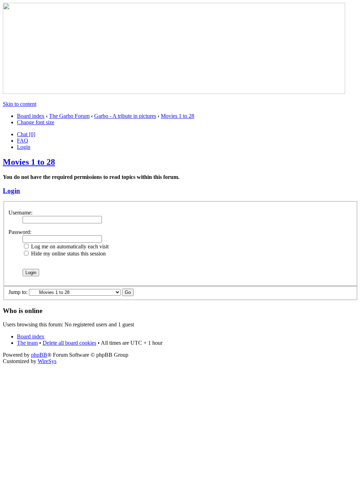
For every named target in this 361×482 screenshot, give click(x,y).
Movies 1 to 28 (177, 116)
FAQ (22, 141)
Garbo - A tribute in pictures (125, 116)
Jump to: (17, 292)
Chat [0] (26, 134)
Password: (19, 232)
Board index (30, 116)
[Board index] (174, 92)
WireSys (47, 361)
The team (27, 343)
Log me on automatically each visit (69, 246)
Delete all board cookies (69, 343)
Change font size (35, 122)
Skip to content (19, 104)
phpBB (39, 355)
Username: (20, 213)
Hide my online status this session (68, 254)
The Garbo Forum (69, 116)
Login (23, 147)
